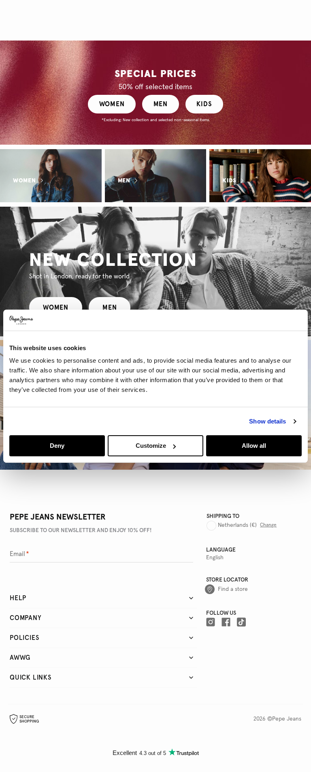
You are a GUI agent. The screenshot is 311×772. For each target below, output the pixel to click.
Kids (229, 180)
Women (24, 180)
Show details (267, 421)
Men (124, 180)
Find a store (233, 589)
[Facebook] (226, 622)
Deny (57, 445)
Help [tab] (18, 598)
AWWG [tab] (20, 657)
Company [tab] (26, 618)
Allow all (254, 445)
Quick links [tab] (30, 677)
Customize (151, 445)
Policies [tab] (24, 638)
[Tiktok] (241, 622)
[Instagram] (210, 622)
